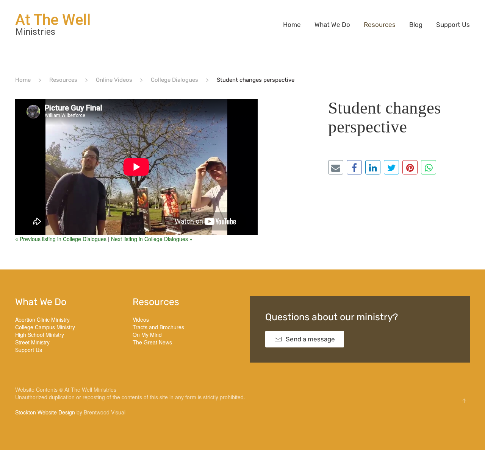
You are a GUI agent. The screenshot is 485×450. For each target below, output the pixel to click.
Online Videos (114, 79)
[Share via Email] (335, 167)
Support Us (453, 24)
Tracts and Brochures (158, 327)
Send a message (310, 339)
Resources (380, 24)
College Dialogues (174, 79)
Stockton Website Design (45, 412)
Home (292, 24)
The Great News (152, 342)
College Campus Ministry (45, 327)
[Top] (464, 400)
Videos (141, 319)
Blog (415, 24)
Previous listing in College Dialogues (61, 239)
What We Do (332, 24)
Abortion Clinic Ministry (42, 319)
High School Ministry (39, 334)
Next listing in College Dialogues (151, 239)
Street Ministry (32, 342)
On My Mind (147, 334)
